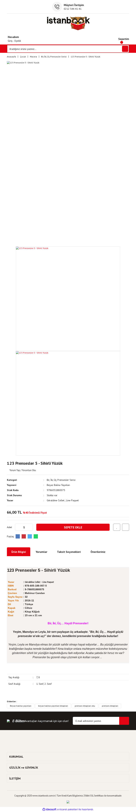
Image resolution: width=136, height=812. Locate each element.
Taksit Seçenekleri (69, 552)
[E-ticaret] (67, 809)
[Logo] (68, 23)
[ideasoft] (49, 809)
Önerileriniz (97, 552)
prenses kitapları (110, 705)
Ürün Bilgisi (18, 552)
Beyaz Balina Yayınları (58, 485)
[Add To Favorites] (116, 527)
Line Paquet (72, 500)
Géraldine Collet (56, 500)
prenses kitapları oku (85, 705)
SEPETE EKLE (73, 527)
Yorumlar (41, 552)
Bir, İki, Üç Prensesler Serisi (61, 479)
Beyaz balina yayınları (20, 705)
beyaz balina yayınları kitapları (53, 705)
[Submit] (124, 721)
